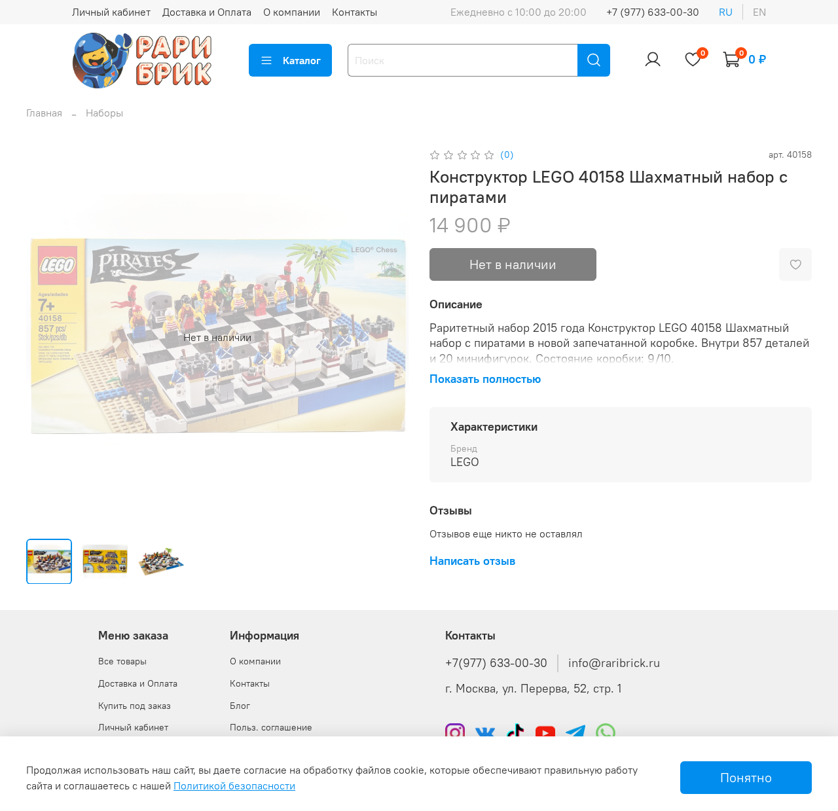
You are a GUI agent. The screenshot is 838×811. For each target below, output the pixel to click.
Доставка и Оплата (206, 11)
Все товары (122, 661)
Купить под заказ (134, 706)
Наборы (104, 112)
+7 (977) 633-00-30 (652, 11)
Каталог (302, 60)
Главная (44, 112)
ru (726, 11)
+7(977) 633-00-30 (496, 663)
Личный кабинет (111, 11)
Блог (240, 706)
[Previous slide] (47, 337)
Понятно (746, 777)
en (759, 11)
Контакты (354, 11)
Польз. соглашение (271, 727)
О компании (291, 11)
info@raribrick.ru (614, 663)
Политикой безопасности (234, 785)
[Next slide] (387, 337)
